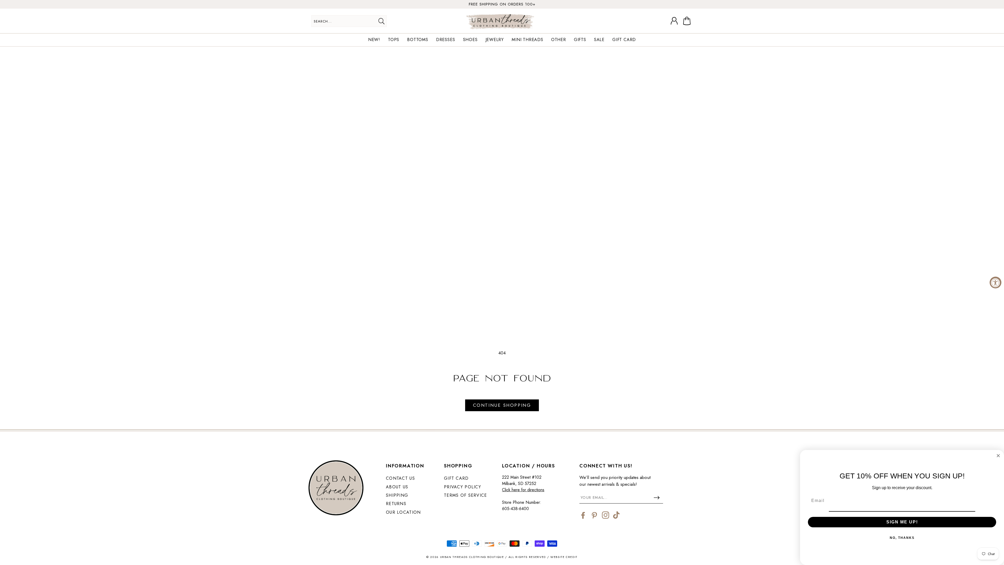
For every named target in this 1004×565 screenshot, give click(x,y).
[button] (688, 21)
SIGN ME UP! (902, 522)
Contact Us (400, 478)
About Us (397, 487)
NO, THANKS (902, 538)
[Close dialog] (998, 456)
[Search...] (381, 21)
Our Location (403, 512)
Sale (599, 40)
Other (558, 40)
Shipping (397, 495)
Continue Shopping (502, 405)
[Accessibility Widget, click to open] (995, 283)
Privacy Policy (462, 487)
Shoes (470, 40)
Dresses (445, 40)
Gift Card (624, 40)
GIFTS (580, 40)
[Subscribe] (656, 497)
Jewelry (495, 40)
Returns (396, 504)
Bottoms (417, 40)
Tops (393, 40)
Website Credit (564, 557)
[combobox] (349, 21)
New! (374, 40)
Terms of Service (465, 495)
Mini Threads (527, 40)
